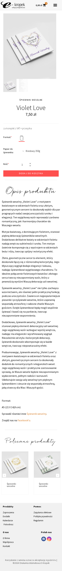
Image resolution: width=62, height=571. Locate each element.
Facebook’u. (24, 420)
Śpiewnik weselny (36, 413)
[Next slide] (58, 475)
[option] (29, 46)
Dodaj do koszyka (31, 173)
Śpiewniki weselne (11, 485)
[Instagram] (49, 539)
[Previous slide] (4, 475)
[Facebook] (43, 539)
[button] (55, 5)
